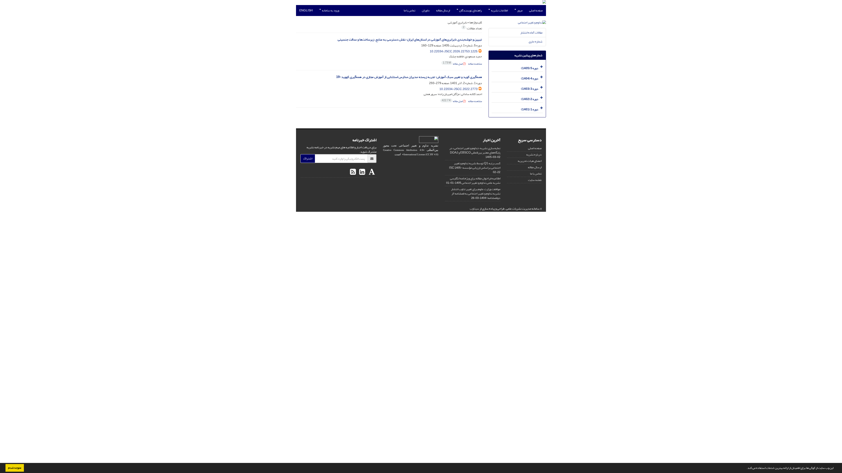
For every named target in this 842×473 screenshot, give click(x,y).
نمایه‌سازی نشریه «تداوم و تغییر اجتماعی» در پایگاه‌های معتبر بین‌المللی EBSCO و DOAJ (474, 150)
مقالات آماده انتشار (531, 32)
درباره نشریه (534, 154)
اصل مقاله (453, 63)
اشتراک (307, 158)
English (306, 10)
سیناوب (474, 209)
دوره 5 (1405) (529, 68)
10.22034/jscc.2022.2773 (458, 89)
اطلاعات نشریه (499, 10)
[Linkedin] (361, 172)
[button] (745, 468)
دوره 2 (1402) (529, 99)
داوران (426, 10)
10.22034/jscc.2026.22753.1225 (454, 51)
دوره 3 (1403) (529, 89)
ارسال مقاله (443, 10)
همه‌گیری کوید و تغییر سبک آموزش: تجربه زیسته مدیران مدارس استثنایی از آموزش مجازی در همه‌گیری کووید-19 (409, 77)
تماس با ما (409, 10)
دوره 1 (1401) (529, 109)
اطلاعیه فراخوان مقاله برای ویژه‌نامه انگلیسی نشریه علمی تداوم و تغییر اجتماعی (475, 180)
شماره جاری (535, 41)
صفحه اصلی (536, 10)
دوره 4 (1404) (529, 78)
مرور (520, 10)
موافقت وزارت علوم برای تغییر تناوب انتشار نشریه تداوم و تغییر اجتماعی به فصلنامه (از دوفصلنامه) (475, 193)
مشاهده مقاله (475, 63)
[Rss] (353, 172)
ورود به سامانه (330, 10)
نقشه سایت (535, 180)
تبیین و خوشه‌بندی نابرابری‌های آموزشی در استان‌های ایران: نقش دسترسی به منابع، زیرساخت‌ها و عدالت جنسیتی (410, 39)
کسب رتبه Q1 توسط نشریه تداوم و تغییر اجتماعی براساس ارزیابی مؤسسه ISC (474, 165)
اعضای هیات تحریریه (530, 161)
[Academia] (371, 172)
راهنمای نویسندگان (470, 10)
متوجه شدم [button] (14, 467)
